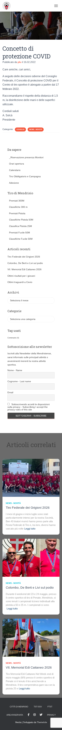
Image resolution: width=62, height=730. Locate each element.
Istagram (34, 715)
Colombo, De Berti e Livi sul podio (25, 263)
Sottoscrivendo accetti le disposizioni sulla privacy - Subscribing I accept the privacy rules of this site (28, 407)
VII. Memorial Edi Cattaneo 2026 (24, 269)
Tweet (41, 715)
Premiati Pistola (17, 213)
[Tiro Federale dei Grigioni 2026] (31, 477)
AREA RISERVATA (14, 715)
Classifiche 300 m (18, 207)
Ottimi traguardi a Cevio (19, 282)
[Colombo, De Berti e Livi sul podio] (31, 557)
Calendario (15, 170)
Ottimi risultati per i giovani (21, 275)
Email (10, 392)
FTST (49, 707)
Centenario (13, 338)
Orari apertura (16, 163)
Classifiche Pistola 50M (21, 219)
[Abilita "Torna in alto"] (55, 723)
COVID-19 (20, 129)
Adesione (14, 183)
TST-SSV (38, 707)
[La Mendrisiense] (7, 6)
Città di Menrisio (19, 707)
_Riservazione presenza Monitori (26, 157)
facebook (28, 715)
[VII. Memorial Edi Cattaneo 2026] (31, 637)
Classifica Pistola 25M (20, 226)
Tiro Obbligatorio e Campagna (25, 176)
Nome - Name (14, 370)
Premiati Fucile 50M (19, 232)
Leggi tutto (29, 528)
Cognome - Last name (19, 381)
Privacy (51, 715)
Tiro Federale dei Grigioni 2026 (23, 256)
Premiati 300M (16, 200)
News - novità (35, 129)
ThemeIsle (42, 722)
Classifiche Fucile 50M (21, 238)
